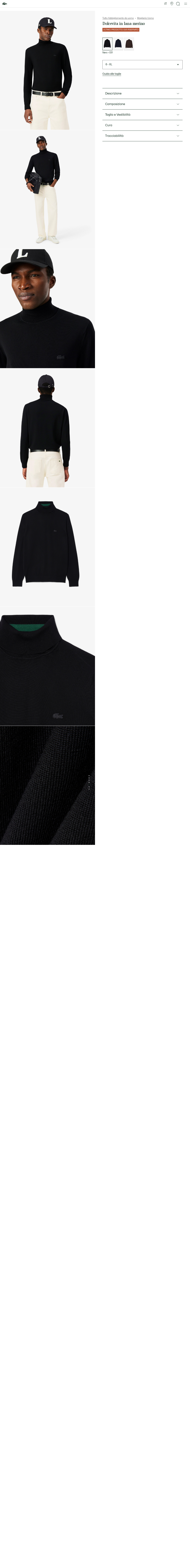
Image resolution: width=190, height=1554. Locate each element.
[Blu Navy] (118, 44)
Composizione (115, 104)
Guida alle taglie (111, 74)
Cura (108, 125)
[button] (172, 3)
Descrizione (113, 93)
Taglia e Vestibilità (117, 114)
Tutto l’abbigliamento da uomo (118, 18)
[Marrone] (129, 44)
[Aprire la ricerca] (178, 3)
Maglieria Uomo (145, 18)
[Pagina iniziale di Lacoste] (4, 4)
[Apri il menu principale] (185, 3)
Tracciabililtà (114, 135)
